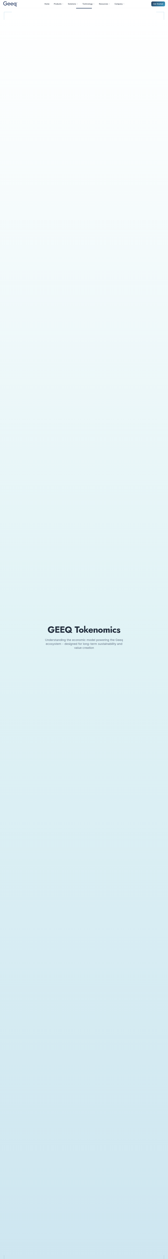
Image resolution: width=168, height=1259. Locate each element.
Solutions (72, 4)
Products (57, 4)
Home (47, 4)
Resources (103, 4)
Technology (87, 4)
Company (119, 4)
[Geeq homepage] (10, 4)
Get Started (158, 4)
